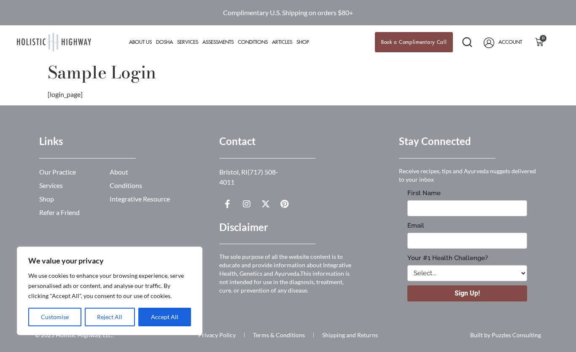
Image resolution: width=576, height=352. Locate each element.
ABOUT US (140, 42)
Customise (55, 316)
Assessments (218, 42)
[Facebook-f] (227, 204)
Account (510, 42)
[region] (109, 291)
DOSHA (164, 42)
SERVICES (187, 42)
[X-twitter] (265, 204)
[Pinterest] (284, 204)
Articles (282, 42)
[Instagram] (246, 204)
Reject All (109, 316)
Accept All (164, 316)
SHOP (302, 42)
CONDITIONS (253, 42)
